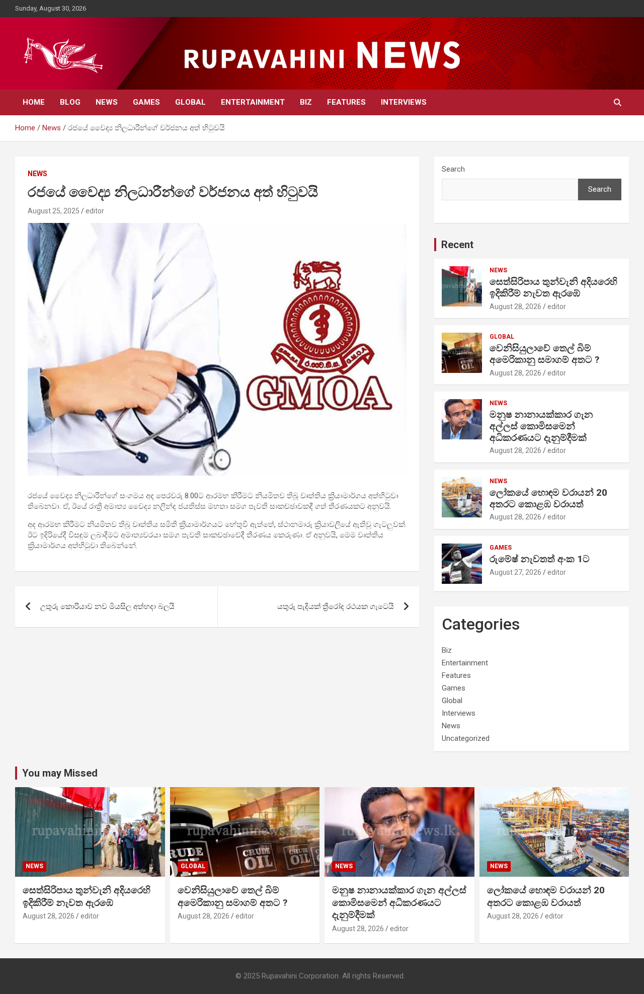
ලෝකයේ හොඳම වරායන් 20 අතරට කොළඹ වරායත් (548, 498)
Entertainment (253, 102)
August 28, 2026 (515, 306)
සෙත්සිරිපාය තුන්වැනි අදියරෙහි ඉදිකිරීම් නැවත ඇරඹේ (553, 287)
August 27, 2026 (515, 572)
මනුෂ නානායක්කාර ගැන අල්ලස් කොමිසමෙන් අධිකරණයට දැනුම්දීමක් (541, 426)
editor (95, 211)
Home (34, 102)
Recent (457, 245)
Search (453, 169)
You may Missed (60, 773)
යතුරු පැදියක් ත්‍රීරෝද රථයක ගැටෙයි (335, 606)
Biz (306, 102)
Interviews (404, 102)
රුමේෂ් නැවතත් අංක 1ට (540, 559)
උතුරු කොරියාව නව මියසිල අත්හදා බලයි (107, 606)
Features (346, 102)
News (107, 102)
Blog (70, 102)
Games (146, 102)
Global (190, 102)
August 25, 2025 (53, 211)
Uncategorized (466, 738)
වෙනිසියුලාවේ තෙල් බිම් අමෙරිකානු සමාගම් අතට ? (544, 353)
